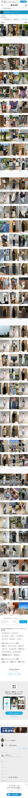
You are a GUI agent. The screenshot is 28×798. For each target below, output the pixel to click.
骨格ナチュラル (21, 661)
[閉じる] (26, 784)
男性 (10, 15)
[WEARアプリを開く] (25, 5)
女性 (17, 15)
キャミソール (4, 639)
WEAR (2, 723)
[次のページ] (23, 621)
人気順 (25, 22)
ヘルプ (2, 763)
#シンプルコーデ (12, 648)
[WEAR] (14, 5)
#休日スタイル (21, 648)
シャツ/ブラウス (20, 636)
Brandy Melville (7, 723)
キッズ (24, 15)
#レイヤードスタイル (6, 651)
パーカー (19, 639)
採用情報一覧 (25, 748)
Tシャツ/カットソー (6, 633)
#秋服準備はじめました (7, 654)
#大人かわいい (17, 654)
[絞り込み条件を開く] (2, 19)
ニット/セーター (5, 636)
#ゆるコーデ (20, 646)
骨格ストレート (5, 661)
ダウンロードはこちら (14, 713)
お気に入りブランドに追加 (14, 674)
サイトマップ (4, 767)
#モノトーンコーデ (12, 646)
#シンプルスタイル (17, 651)
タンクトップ (15, 633)
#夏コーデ (4, 646)
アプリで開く (23, 1)
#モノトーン (4, 648)
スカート (12, 636)
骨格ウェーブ (13, 661)
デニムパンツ (12, 639)
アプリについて (14, 716)
